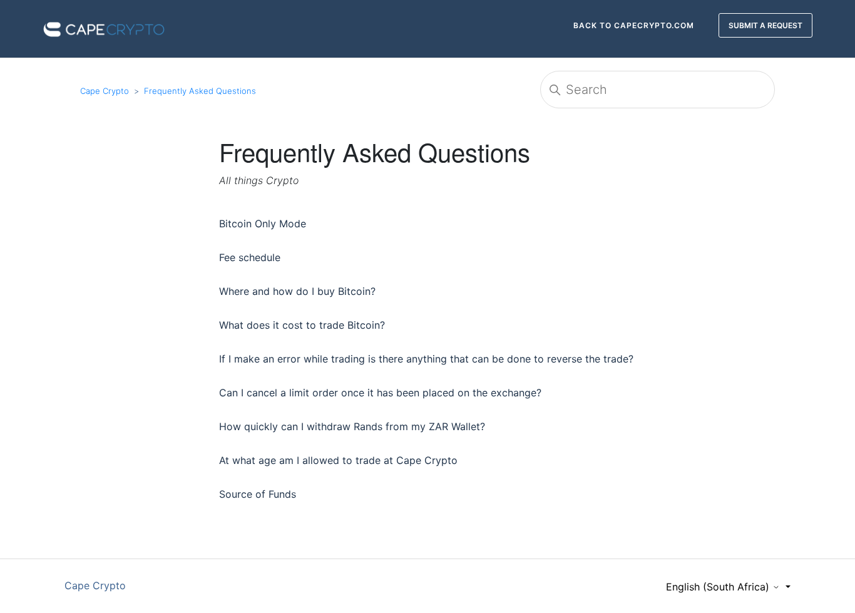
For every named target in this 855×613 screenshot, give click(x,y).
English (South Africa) (719, 586)
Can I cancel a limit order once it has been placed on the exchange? (380, 392)
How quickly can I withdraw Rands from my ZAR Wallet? (352, 426)
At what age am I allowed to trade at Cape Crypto (338, 460)
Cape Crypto (104, 91)
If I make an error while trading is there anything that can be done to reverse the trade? (426, 359)
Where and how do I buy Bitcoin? (297, 291)
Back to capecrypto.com (633, 25)
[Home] (104, 27)
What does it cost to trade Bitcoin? (302, 325)
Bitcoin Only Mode (262, 223)
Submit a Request (765, 25)
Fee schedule (249, 257)
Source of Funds (257, 494)
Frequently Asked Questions (200, 91)
